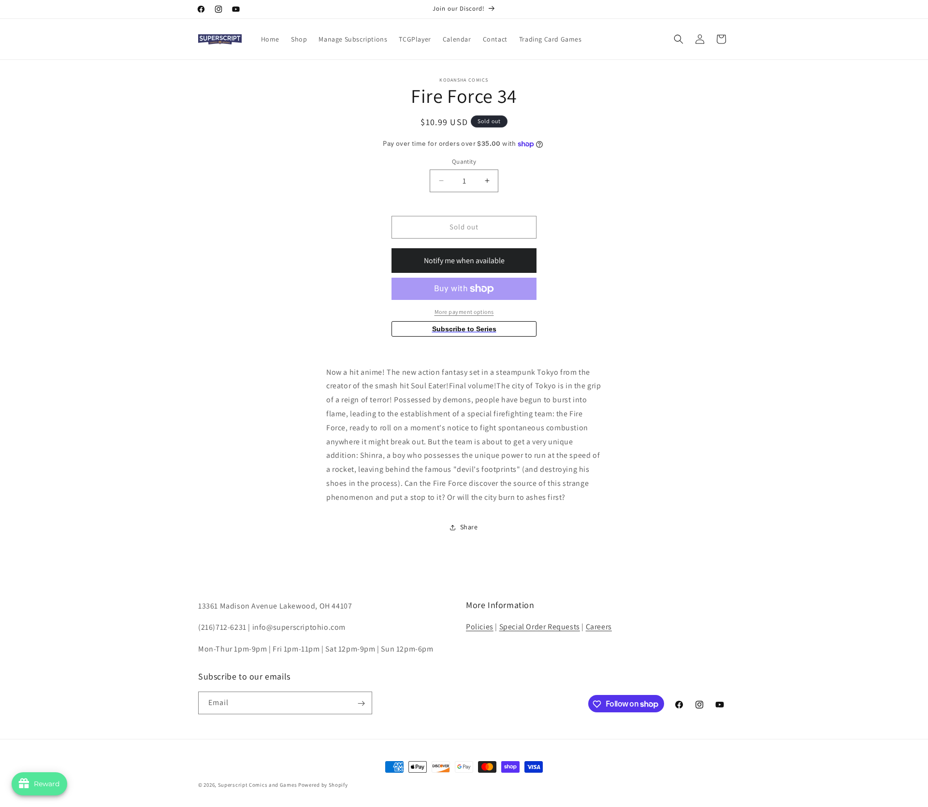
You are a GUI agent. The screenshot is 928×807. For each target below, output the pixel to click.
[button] (678, 39)
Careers (599, 627)
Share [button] (469, 527)
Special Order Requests (539, 627)
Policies (479, 627)
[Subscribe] (361, 703)
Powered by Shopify (323, 784)
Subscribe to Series (464, 329)
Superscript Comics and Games (257, 784)
